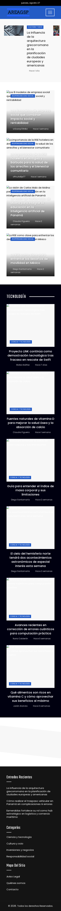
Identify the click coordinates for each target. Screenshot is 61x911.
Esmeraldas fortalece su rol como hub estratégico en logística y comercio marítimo (30, 814)
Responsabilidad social (23, 96)
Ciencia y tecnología (21, 342)
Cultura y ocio (35, 27)
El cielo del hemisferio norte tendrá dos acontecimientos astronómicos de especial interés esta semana (30, 559)
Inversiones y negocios (20, 850)
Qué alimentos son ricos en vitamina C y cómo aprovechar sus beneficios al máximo (30, 696)
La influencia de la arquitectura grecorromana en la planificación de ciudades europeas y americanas (28, 791)
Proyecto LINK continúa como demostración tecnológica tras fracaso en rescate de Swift (30, 355)
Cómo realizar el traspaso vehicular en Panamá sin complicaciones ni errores (30, 802)
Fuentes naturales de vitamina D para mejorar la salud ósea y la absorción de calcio (30, 423)
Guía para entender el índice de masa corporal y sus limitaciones (30, 490)
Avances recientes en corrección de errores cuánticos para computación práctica (30, 629)
